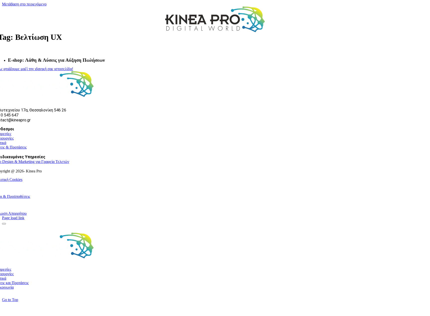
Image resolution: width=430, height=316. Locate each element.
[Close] (4, 223)
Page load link (13, 218)
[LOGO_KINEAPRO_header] (215, 31)
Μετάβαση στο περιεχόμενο (24, 4)
